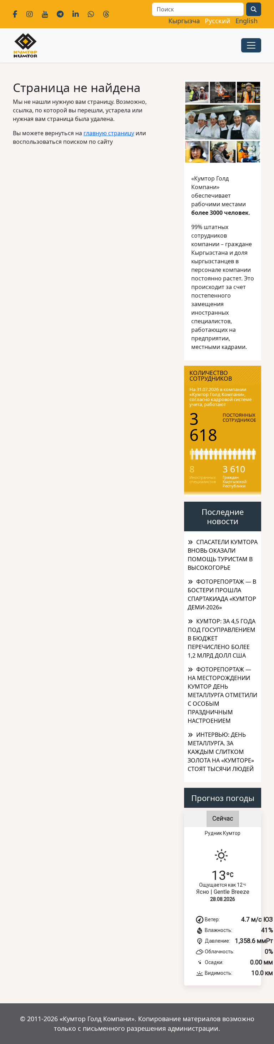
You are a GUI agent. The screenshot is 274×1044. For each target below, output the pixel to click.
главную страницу (108, 133)
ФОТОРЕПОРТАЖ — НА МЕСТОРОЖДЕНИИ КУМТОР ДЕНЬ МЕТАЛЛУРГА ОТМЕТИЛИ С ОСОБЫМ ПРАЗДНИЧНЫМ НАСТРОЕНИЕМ (222, 695)
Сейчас (222, 818)
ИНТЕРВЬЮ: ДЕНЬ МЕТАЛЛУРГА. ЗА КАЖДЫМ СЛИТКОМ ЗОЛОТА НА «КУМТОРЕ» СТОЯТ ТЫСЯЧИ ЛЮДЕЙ (221, 752)
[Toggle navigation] (251, 45)
